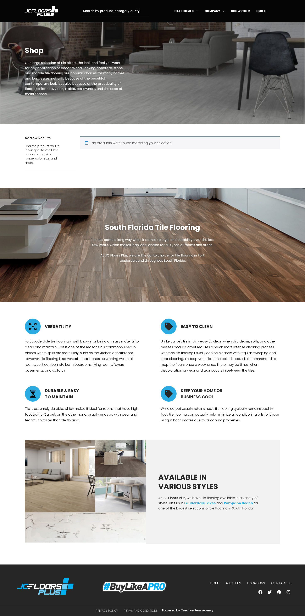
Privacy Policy (107, 611)
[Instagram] (288, 592)
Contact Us (281, 583)
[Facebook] (260, 592)
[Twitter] (270, 592)
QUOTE (261, 11)
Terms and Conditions (141, 611)
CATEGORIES (184, 11)
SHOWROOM (240, 11)
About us (233, 583)
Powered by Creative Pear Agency (188, 610)
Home (215, 583)
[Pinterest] (279, 592)
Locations (256, 583)
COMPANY (212, 11)
